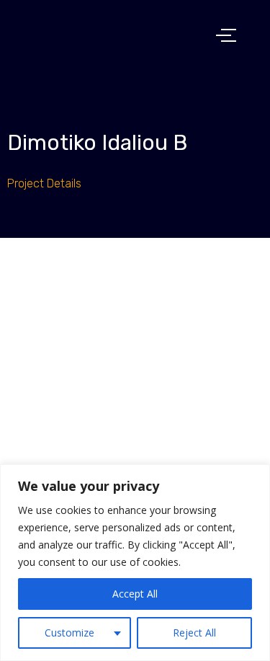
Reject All (194, 632)
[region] (135, 562)
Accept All (135, 593)
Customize (69, 632)
